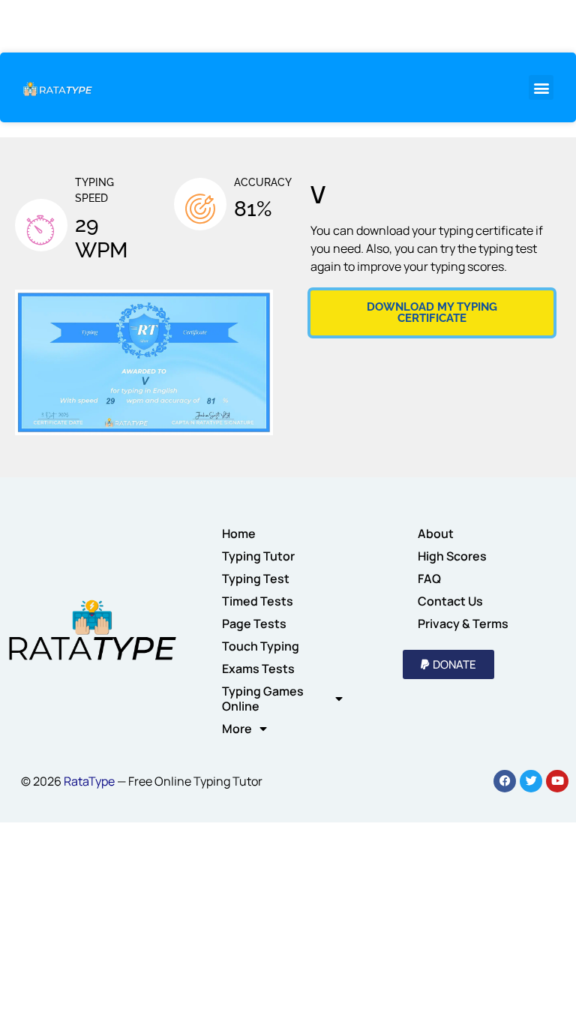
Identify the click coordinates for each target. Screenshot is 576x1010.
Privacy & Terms (463, 623)
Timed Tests (257, 601)
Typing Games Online (263, 698)
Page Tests (254, 623)
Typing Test (256, 578)
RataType (89, 781)
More (237, 728)
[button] (541, 87)
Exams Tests (258, 668)
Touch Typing (260, 646)
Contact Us (450, 601)
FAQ (429, 578)
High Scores (452, 556)
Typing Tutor (258, 556)
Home (239, 533)
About (436, 533)
